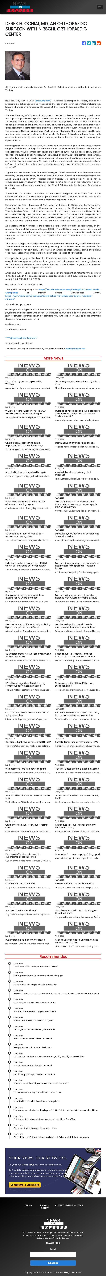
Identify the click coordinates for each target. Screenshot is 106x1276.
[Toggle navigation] (100, 7)
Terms (28, 1205)
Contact (77, 1205)
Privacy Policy (44, 1207)
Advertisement (64, 1205)
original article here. (75, 348)
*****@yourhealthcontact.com (21, 338)
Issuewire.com (43, 100)
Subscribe (53, 1263)
